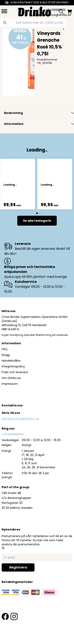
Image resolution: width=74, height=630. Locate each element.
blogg (6, 355)
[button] (3, 547)
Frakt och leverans (15, 372)
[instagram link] (14, 616)
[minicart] (69, 11)
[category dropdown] (4, 11)
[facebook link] (5, 616)
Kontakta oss (12, 405)
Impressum (10, 384)
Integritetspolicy (13, 366)
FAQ (4, 349)
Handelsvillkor (11, 361)
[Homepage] (34, 11)
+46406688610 (13, 434)
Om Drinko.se (11, 378)
